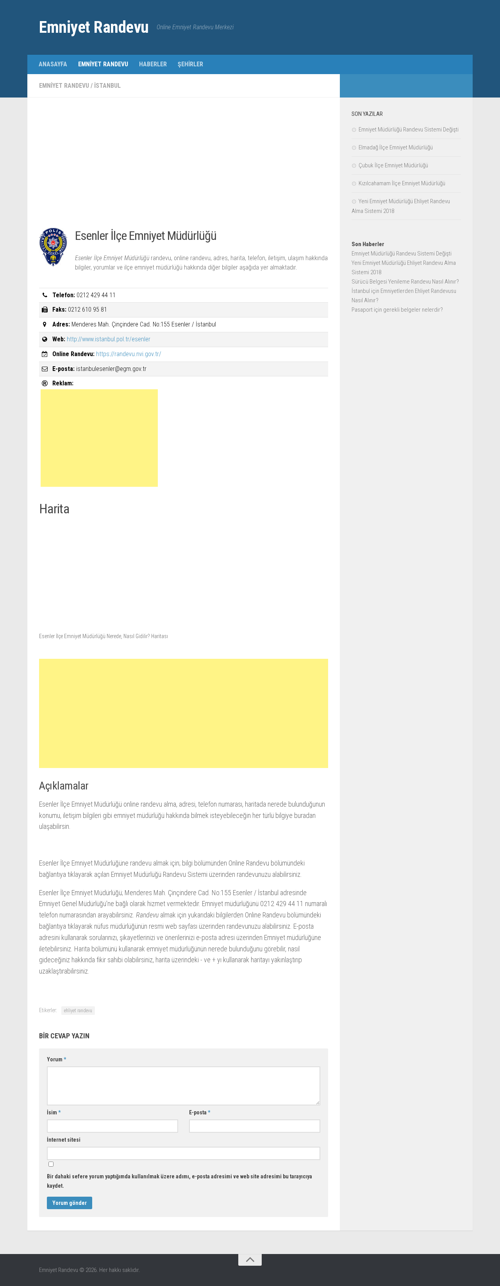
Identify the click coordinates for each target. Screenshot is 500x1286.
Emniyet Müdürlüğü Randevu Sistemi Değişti (409, 129)
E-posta (199, 1112)
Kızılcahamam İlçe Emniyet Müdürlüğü (402, 183)
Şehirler (190, 64)
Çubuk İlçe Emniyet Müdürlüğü (393, 165)
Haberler (153, 64)
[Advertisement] (183, 163)
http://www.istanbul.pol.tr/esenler (108, 339)
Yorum (56, 1059)
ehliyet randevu (78, 1010)
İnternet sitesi (63, 1140)
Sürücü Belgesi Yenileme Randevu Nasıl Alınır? (405, 281)
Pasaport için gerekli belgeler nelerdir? (397, 309)
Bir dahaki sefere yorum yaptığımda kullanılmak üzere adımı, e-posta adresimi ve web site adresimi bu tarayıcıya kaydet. (179, 1181)
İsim (54, 1112)
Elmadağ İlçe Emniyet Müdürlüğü (396, 147)
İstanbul (107, 85)
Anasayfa (53, 64)
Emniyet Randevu (94, 27)
